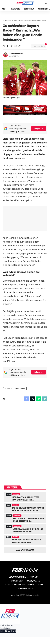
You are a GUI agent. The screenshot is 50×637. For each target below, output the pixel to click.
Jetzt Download (8, 631)
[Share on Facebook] (7, 46)
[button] (5, 3)
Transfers (15, 505)
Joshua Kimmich (20, 388)
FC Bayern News (17, 20)
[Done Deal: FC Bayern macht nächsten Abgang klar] (25, 507)
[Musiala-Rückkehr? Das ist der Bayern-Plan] (25, 528)
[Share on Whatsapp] (15, 46)
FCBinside (6, 20)
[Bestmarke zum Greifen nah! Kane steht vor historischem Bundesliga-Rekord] (25, 518)
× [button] (0, 634)
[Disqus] (25, 440)
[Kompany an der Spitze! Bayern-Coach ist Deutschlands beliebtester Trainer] (25, 496)
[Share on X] (11, 46)
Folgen (37, 128)
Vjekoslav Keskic (16, 53)
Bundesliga (16, 494)
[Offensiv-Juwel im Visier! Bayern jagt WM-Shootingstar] (25, 539)
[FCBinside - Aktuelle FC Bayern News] (25, 3)
